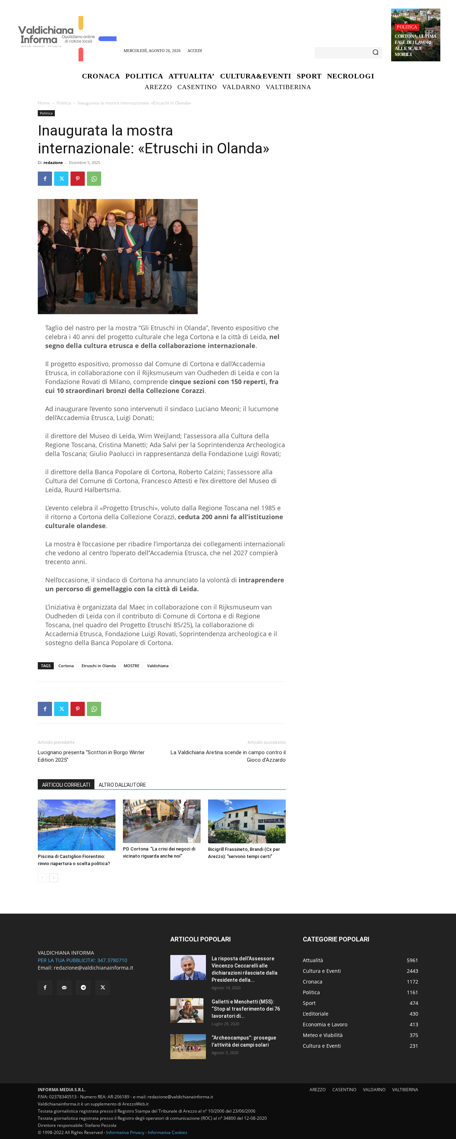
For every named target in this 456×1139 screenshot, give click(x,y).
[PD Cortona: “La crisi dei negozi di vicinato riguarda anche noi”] (162, 821)
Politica (407, 27)
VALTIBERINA (405, 1090)
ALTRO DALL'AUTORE (122, 785)
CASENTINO (344, 1090)
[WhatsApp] (94, 179)
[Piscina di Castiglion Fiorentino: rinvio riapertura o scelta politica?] (76, 825)
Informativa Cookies (167, 1132)
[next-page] (53, 877)
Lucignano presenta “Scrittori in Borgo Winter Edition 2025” (91, 756)
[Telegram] (83, 988)
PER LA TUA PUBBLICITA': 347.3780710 (82, 960)
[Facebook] (45, 179)
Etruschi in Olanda (99, 665)
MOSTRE (131, 665)
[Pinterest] (78, 179)
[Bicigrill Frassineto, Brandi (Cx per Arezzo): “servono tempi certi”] (247, 821)
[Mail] (64, 988)
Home (44, 103)
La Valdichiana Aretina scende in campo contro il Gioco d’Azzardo (228, 756)
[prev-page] (42, 877)
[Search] (375, 52)
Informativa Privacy (125, 1132)
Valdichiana (158, 665)
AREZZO (318, 1090)
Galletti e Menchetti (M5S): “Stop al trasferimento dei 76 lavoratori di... (246, 1009)
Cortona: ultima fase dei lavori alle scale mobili (415, 45)
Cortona (66, 665)
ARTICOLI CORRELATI (66, 785)
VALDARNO (374, 1090)
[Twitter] (61, 179)
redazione (53, 162)
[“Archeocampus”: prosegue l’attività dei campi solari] (188, 1046)
